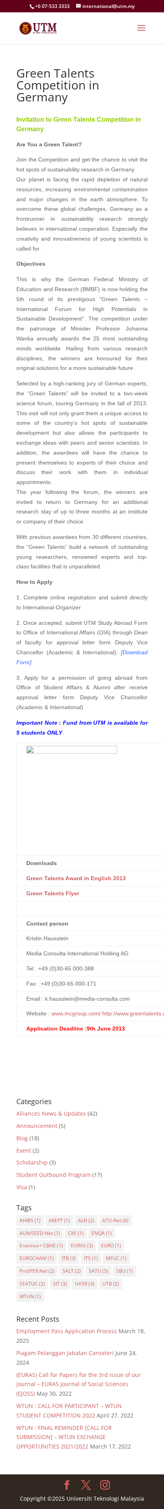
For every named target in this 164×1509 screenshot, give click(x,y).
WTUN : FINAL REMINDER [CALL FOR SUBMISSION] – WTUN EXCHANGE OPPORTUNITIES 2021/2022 (64, 1437)
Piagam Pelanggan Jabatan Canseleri (65, 1353)
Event (23, 1150)
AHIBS (30, 1220)
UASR (84, 1283)
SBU (124, 1271)
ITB (69, 1258)
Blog (22, 1138)
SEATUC (32, 1283)
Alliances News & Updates (51, 1113)
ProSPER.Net (37, 1271)
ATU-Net (115, 1220)
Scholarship (32, 1162)
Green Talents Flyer (52, 893)
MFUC (116, 1258)
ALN (86, 1220)
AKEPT (59, 1220)
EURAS (82, 1245)
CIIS (76, 1233)
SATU (98, 1271)
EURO (111, 1245)
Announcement (36, 1126)
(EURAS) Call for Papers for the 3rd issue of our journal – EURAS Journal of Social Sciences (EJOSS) (78, 1384)
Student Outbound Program (53, 1174)
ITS (91, 1258)
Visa (21, 1187)
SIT (60, 1283)
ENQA (102, 1233)
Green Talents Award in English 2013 (76, 878)
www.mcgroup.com (75, 1013)
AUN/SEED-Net (40, 1233)
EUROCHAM (37, 1258)
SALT (71, 1271)
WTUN (30, 1296)
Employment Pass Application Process (66, 1331)
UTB (110, 1283)
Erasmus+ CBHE (41, 1245)
